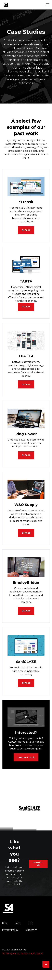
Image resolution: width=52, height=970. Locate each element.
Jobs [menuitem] (17, 923)
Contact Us (24, 757)
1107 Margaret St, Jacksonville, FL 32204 (22, 953)
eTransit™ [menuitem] (31, 930)
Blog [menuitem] (5, 923)
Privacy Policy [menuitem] (10, 930)
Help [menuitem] (30, 923)
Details (26, 230)
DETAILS (26, 306)
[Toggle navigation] (47, 5)
